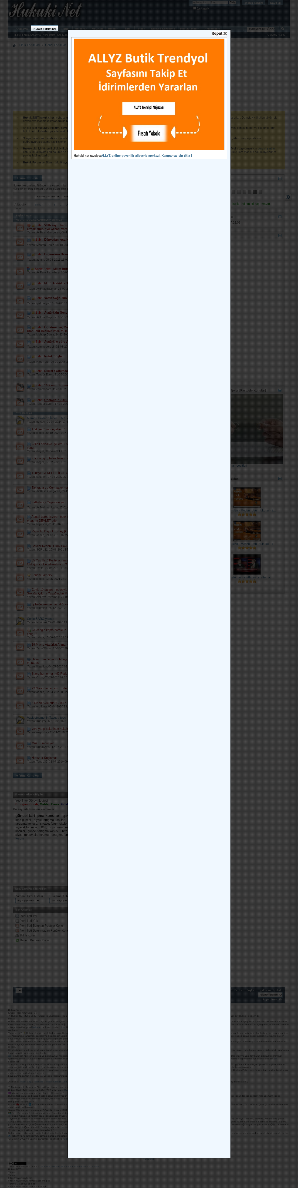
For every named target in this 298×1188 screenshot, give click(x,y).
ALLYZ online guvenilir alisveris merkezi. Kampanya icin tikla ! (146, 155)
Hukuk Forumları (45, 28)
